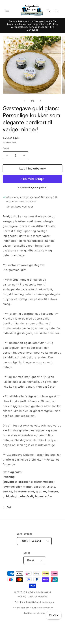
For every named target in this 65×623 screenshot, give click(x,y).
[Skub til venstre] (25, 101)
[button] (7, 10)
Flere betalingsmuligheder (32, 187)
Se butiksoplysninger (19, 206)
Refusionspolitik (38, 596)
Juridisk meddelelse (34, 613)
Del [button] (9, 507)
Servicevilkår (22, 607)
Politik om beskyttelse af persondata (34, 602)
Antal (6, 148)
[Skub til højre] (40, 101)
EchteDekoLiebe (32, 592)
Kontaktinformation (42, 607)
